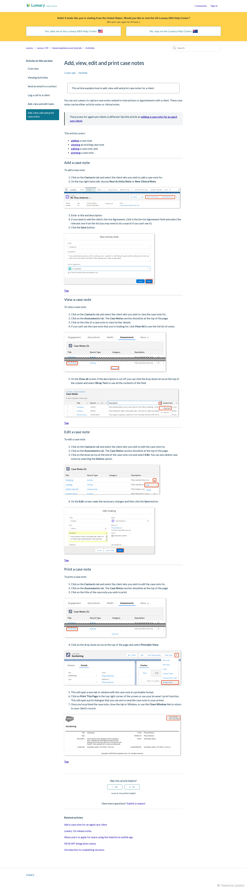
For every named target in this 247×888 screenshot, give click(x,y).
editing (75, 148)
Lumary (29, 48)
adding (75, 140)
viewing (75, 144)
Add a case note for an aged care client (85, 824)
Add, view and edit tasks (41, 103)
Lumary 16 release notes (78, 830)
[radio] (114, 787)
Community (201, 5)
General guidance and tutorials (67, 48)
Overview (33, 68)
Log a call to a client (39, 95)
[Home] (42, 7)
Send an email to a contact (42, 86)
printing (75, 152)
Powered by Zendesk (232, 885)
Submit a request (136, 803)
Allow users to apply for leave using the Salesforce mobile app (98, 837)
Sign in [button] (214, 5)
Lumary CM (42, 48)
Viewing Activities (38, 77)
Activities (90, 48)
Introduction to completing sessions (84, 849)
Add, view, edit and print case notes (41, 114)
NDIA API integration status (80, 843)
